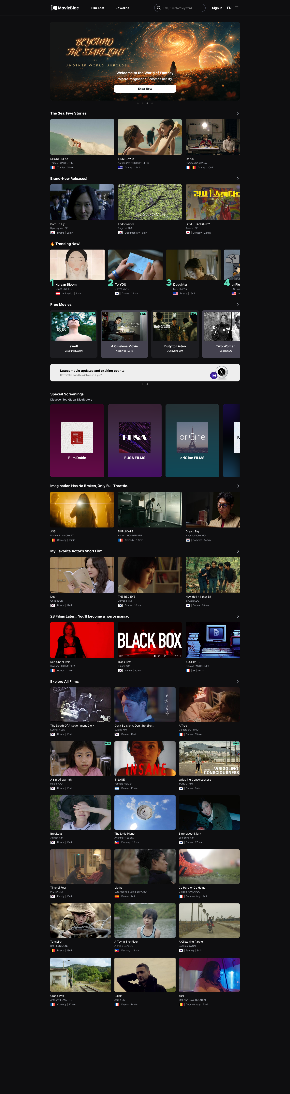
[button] (138, 103)
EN (229, 8)
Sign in (217, 8)
